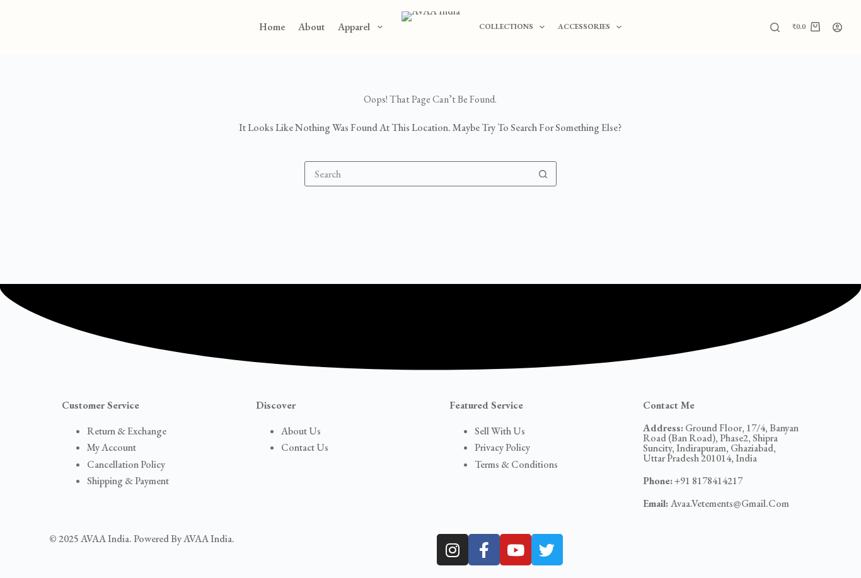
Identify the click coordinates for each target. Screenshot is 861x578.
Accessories (584, 26)
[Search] (775, 27)
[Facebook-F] (484, 549)
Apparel (354, 26)
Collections (506, 26)
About (311, 26)
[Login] (837, 27)
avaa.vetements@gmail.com (716, 503)
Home (272, 26)
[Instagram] (452, 549)
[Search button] (543, 173)
